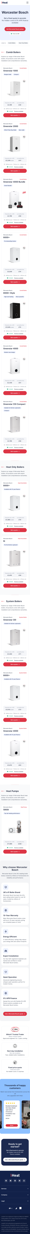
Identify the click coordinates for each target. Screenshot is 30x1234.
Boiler (11, 1125)
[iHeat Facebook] (6, 1180)
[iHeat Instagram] (15, 1180)
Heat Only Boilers (23, 43)
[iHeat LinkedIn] (19, 1180)
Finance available (18, 111)
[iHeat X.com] (10, 1180)
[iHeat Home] (15, 1175)
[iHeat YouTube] (24, 1180)
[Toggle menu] (27, 2)
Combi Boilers (11, 43)
